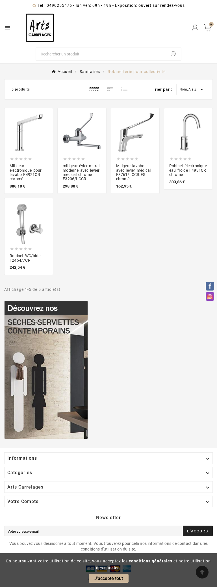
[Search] (173, 54)
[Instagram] (210, 296)
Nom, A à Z (192, 89)
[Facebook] (210, 286)
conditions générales (150, 561)
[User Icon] (195, 28)
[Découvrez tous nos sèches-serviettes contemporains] (108, 370)
